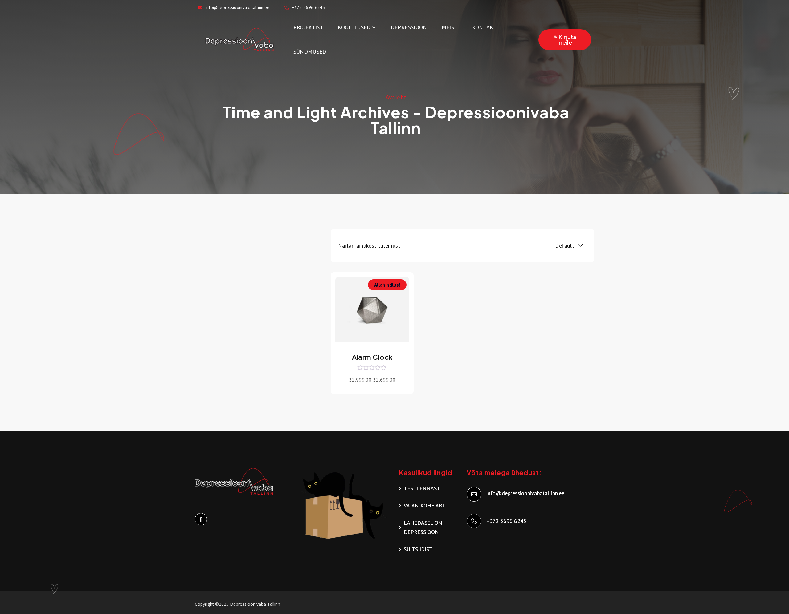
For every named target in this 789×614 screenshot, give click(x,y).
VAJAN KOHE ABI (424, 505)
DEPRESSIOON (409, 27)
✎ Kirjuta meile (564, 39)
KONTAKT (484, 27)
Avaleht (396, 97)
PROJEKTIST (308, 27)
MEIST (450, 27)
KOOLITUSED (354, 27)
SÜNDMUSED (309, 51)
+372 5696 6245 (308, 7)
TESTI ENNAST (422, 488)
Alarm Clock (372, 357)
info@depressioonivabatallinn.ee (238, 7)
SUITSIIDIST (418, 549)
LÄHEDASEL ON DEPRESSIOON (423, 527)
